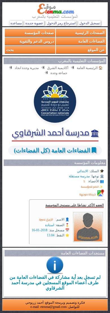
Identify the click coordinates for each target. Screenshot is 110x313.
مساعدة (16, 23)
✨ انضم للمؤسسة (92, 186)
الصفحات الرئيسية (90, 32)
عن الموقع (96, 49)
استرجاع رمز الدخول (61, 23)
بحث (10, 49)
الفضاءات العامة (91, 41)
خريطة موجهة (88, 194)
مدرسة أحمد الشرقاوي (51, 132)
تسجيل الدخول (89, 23)
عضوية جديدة (34, 23)
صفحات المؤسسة (39, 32)
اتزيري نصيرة (46, 219)
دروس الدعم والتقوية (36, 41)
